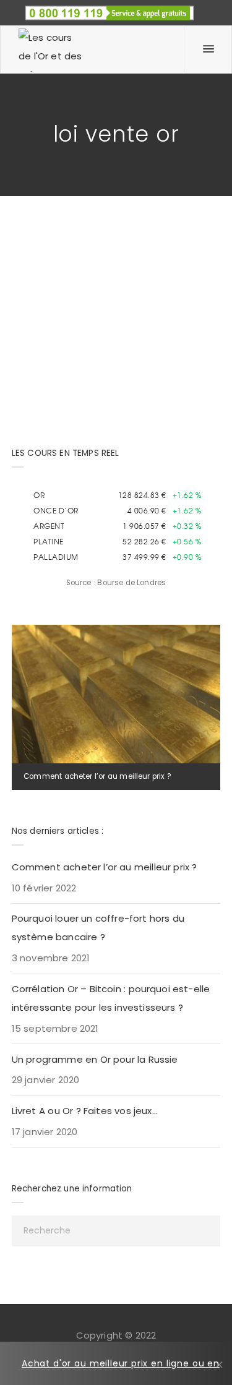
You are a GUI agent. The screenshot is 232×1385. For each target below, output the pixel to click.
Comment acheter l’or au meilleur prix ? (97, 776)
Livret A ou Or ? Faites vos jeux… (85, 1110)
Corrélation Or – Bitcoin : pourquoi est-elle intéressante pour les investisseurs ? (111, 998)
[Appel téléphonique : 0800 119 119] (109, 9)
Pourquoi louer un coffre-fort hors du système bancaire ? (98, 927)
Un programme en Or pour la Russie (95, 1059)
